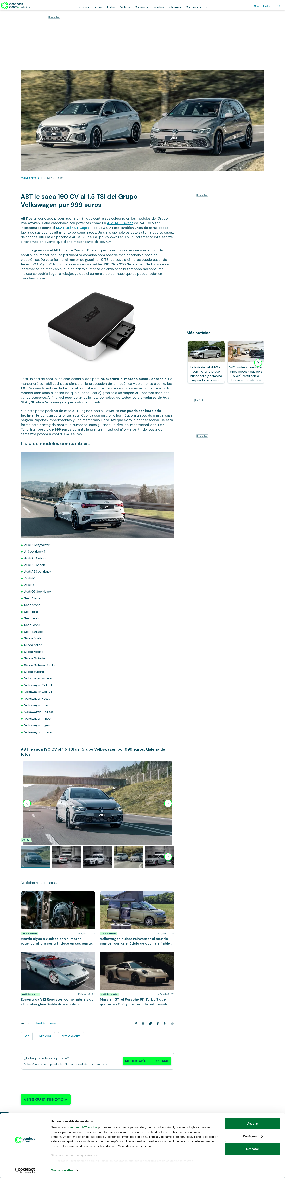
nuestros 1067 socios (82, 1127)
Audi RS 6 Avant (120, 223)
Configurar (250, 1136)
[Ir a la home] (15, 5)
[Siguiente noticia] (258, 363)
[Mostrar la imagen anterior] (27, 803)
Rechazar (252, 1149)
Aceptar (252, 1123)
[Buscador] (279, 6)
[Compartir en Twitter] (149, 1023)
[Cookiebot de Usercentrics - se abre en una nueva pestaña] (25, 1170)
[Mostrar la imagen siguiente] (168, 803)
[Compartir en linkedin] (164, 1023)
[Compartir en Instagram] (142, 1023)
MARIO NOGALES (33, 178)
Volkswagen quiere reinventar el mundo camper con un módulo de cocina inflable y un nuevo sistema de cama (136, 897)
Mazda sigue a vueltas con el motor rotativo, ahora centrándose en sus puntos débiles (57, 895)
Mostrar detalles (62, 1170)
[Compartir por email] (134, 1023)
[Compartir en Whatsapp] (171, 1023)
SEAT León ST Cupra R (74, 227)
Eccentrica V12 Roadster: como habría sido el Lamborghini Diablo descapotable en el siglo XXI (54, 956)
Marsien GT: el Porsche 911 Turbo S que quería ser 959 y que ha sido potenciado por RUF (135, 956)
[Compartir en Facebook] (157, 1023)
